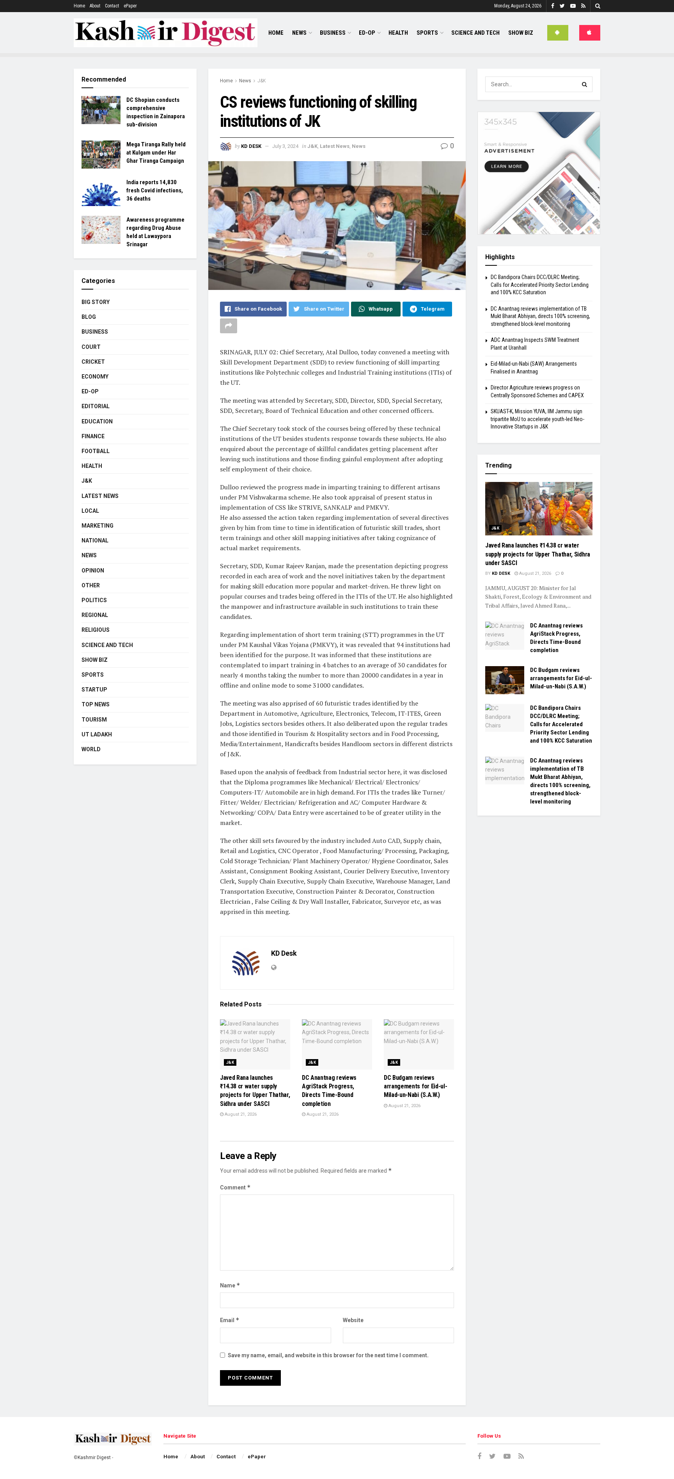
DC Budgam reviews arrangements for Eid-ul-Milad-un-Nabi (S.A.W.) (415, 1086)
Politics (94, 600)
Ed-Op (367, 32)
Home (79, 6)
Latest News (334, 146)
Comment (235, 1187)
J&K (261, 81)
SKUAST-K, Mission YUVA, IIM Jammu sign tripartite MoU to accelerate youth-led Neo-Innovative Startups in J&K (537, 419)
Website (353, 1320)
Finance (93, 436)
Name (230, 1285)
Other (91, 585)
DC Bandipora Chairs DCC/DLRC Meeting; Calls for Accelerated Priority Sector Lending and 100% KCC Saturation (540, 284)
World (91, 749)
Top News (96, 704)
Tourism (94, 719)
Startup (94, 689)
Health (398, 32)
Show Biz (520, 32)
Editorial (96, 406)
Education (97, 421)
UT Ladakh (97, 734)
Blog (89, 317)
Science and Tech (107, 645)
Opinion (93, 570)
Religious (96, 630)
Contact (112, 6)
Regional (95, 615)
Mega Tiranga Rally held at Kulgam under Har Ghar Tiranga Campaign (156, 152)
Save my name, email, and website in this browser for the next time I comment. (328, 1355)
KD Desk (251, 146)
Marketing (98, 526)
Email (229, 1320)
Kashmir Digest (94, 1457)
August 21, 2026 (240, 1114)
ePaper (130, 6)
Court (91, 347)
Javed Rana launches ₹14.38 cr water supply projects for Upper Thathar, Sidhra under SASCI (537, 554)
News (299, 32)
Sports (427, 32)
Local (90, 511)
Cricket (93, 362)
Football (96, 451)
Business (333, 32)
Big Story (96, 302)
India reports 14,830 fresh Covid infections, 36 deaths (154, 190)
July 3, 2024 (285, 146)
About (95, 6)
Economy (95, 376)
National (95, 540)
